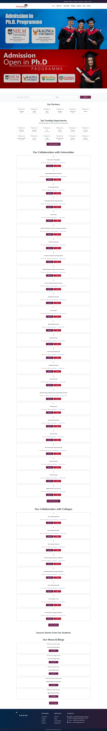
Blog (84, 5)
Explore (57, 165)
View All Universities (53, 501)
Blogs (55, 718)
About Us (56, 716)
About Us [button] (58, 5)
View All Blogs (53, 703)
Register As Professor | (68, 1)
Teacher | (76, 1)
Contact (88, 5)
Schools (43, 720)
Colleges (73, 5)
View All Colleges (53, 624)
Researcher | (81, 1)
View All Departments (53, 144)
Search (85, 97)
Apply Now (50, 165)
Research (79, 5)
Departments (57, 723)
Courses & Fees (62, 162)
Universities (67, 5)
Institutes (44, 723)
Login (90, 1)
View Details (53, 650)
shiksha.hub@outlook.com (78, 722)
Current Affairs (57, 720)
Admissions (55, 162)
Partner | (86, 1)
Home (53, 5)
